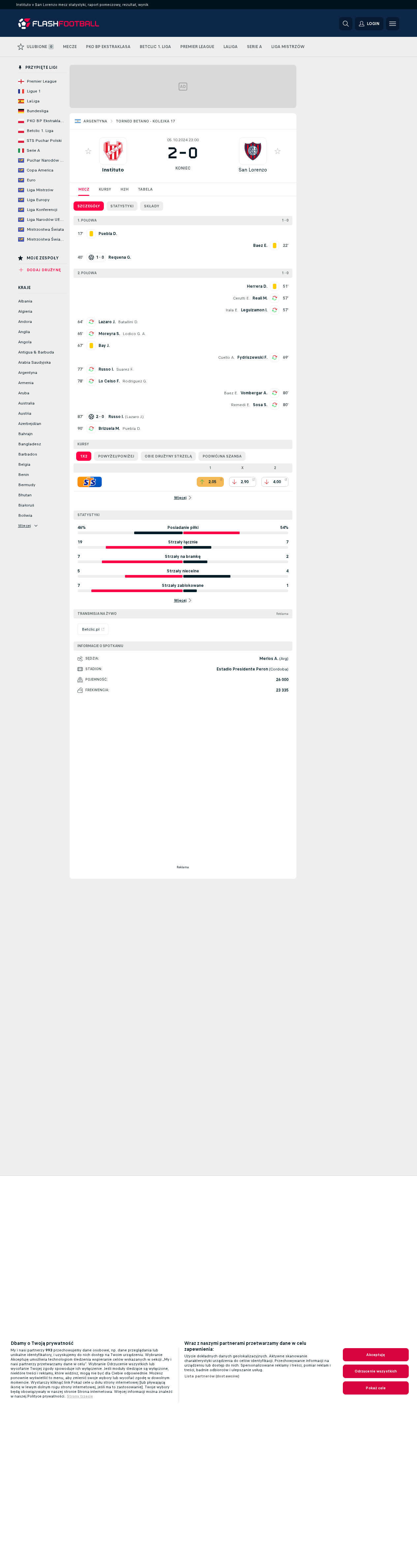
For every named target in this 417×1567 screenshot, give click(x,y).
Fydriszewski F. (252, 357)
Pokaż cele (376, 1388)
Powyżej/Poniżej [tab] (116, 456)
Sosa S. (260, 404)
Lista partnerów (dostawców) (211, 1376)
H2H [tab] (124, 189)
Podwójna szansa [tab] (222, 456)
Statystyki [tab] (122, 206)
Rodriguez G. (134, 381)
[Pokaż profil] (113, 151)
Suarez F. (124, 369)
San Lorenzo (252, 170)
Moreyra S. (109, 333)
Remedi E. (240, 404)
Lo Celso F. (109, 381)
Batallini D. (128, 322)
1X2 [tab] (83, 456)
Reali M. (260, 298)
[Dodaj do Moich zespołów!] (88, 151)
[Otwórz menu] (392, 23)
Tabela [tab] (145, 189)
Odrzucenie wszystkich (376, 1371)
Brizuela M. (109, 428)
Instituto (113, 170)
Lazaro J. (107, 322)
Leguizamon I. (254, 310)
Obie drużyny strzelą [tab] (168, 456)
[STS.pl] (89, 482)
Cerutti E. (241, 298)
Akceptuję (375, 1354)
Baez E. (231, 393)
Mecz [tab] (83, 189)
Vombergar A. (254, 393)
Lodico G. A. (134, 333)
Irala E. (231, 310)
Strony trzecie (80, 1396)
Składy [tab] (151, 206)
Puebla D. (131, 428)
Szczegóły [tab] (88, 206)
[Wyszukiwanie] (345, 23)
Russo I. (106, 369)
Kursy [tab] (105, 189)
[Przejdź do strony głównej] (63, 23)
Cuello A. (226, 357)
